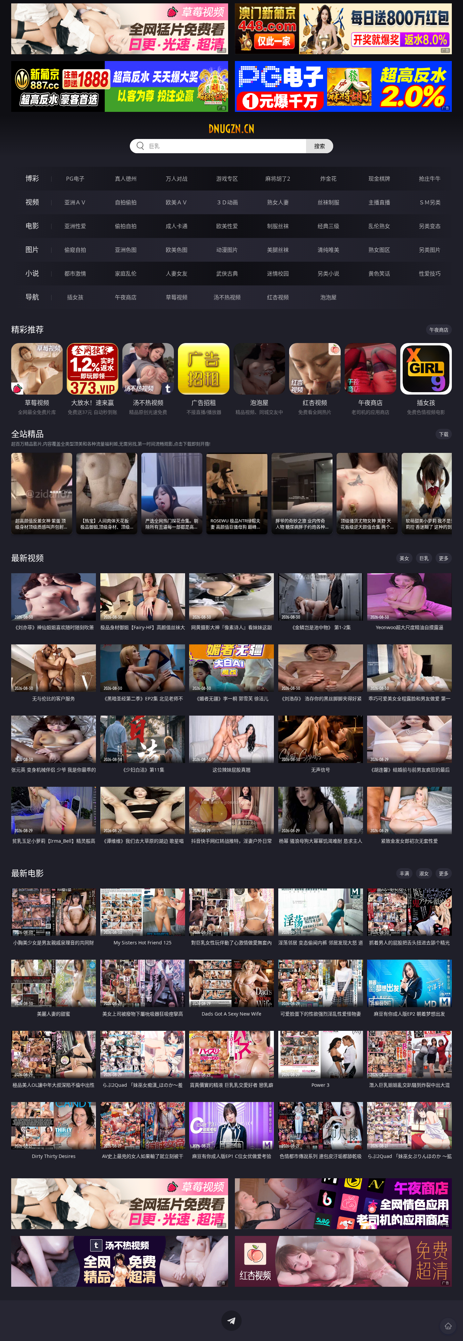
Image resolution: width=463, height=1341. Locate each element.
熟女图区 (379, 250)
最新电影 (27, 873)
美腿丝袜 (278, 250)
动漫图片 (227, 250)
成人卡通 (176, 226)
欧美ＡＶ (176, 202)
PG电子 (75, 178)
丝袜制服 (328, 202)
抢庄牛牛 (430, 178)
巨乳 (424, 558)
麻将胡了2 (277, 178)
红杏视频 (278, 297)
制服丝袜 (278, 226)
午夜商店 (126, 297)
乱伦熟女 (379, 226)
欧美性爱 (227, 226)
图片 (32, 249)
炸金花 (328, 178)
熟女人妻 (278, 202)
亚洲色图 (126, 250)
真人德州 (126, 178)
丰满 (404, 873)
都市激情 (75, 273)
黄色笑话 (379, 273)
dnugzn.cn (231, 129)
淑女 (424, 873)
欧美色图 (176, 250)
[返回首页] (448, 1326)
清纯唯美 (328, 250)
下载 (443, 434)
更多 (443, 558)
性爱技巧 (430, 273)
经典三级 (328, 226)
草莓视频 (176, 297)
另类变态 (430, 226)
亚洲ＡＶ (75, 202)
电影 (32, 226)
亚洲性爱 (75, 226)
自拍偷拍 (126, 202)
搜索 (319, 146)
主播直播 (379, 202)
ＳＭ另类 (430, 202)
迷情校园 (278, 273)
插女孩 (75, 297)
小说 (32, 273)
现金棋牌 (379, 178)
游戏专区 (227, 178)
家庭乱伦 (126, 273)
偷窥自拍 (75, 250)
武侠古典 (227, 273)
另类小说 (328, 273)
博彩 (32, 178)
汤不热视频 (227, 297)
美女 (404, 558)
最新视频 (27, 557)
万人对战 (176, 178)
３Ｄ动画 (227, 202)
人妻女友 (176, 273)
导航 (32, 297)
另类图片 (430, 250)
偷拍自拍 (126, 226)
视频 (32, 202)
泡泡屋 (328, 297)
